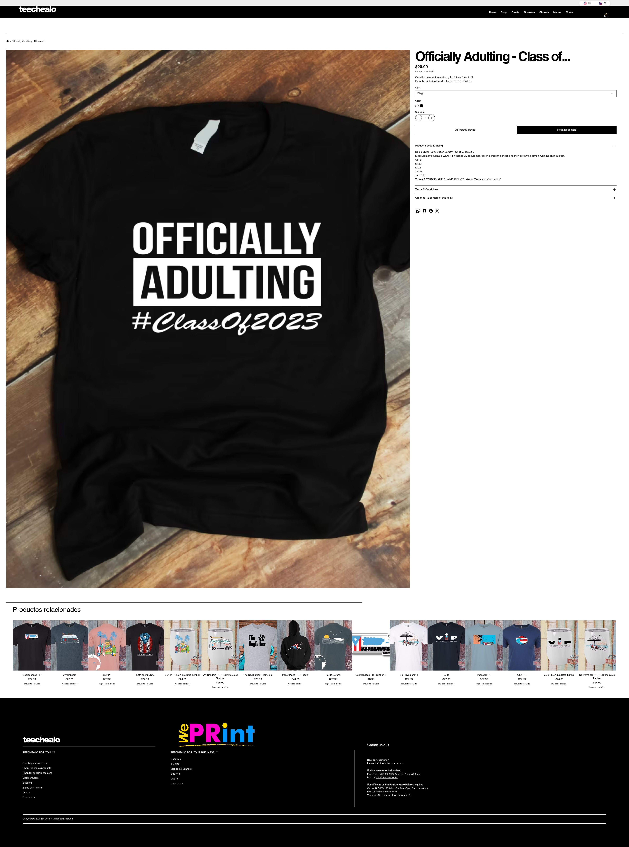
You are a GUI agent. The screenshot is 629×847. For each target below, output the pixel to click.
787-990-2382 (387, 774)
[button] (606, 15)
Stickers (27, 782)
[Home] (7, 41)
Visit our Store (31, 777)
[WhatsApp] (418, 211)
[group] (314, 654)
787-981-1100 (381, 788)
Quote (26, 792)
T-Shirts (175, 763)
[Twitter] (437, 211)
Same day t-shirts (33, 787)
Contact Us (29, 797)
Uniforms (176, 758)
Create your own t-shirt (36, 763)
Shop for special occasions (37, 772)
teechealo (41, 739)
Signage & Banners (181, 768)
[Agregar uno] (431, 118)
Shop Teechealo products (37, 767)
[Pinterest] (431, 211)
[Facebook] (424, 211)
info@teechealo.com (387, 777)
